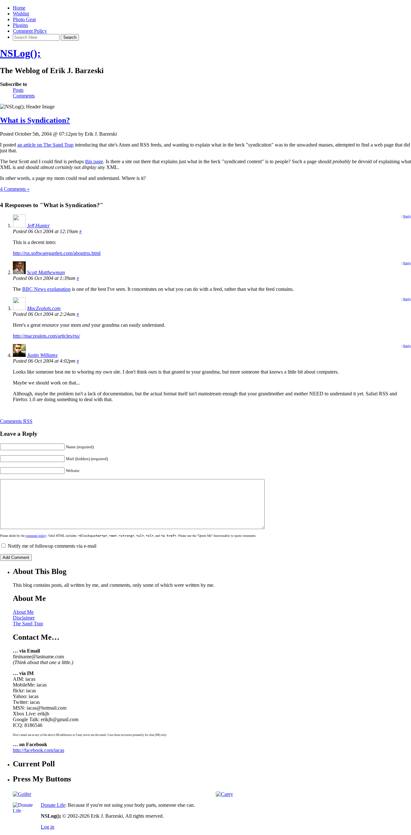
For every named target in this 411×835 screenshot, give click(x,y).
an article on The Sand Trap (45, 145)
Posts (18, 90)
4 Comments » (15, 189)
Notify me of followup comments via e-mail (52, 546)
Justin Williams (42, 355)
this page (94, 161)
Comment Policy (30, 31)
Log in (47, 827)
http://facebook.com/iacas (38, 750)
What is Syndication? (35, 120)
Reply (407, 216)
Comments (24, 95)
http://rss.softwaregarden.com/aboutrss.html (57, 253)
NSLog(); (20, 53)
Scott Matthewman (46, 272)
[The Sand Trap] (22, 794)
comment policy (36, 535)
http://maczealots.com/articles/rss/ (46, 336)
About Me (23, 612)
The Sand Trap (28, 623)
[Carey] (224, 794)
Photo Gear (24, 19)
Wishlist (21, 13)
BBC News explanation (46, 289)
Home (19, 8)
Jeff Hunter (38, 225)
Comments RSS (16, 421)
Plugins (20, 25)
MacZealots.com (44, 308)
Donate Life (53, 805)
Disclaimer (24, 617)
